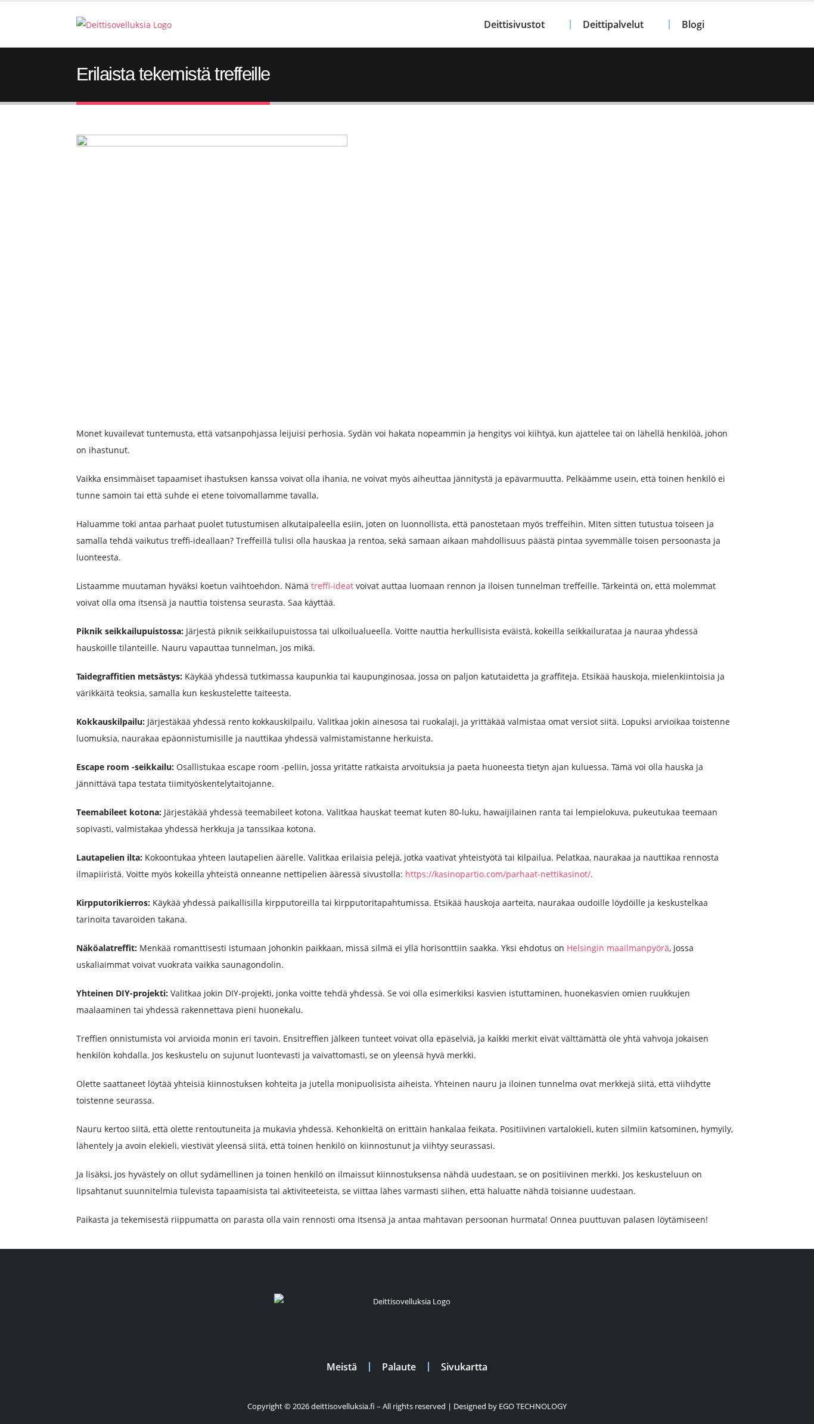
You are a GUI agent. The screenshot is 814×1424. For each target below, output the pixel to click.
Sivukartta (464, 1366)
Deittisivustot (514, 24)
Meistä (342, 1366)
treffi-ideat (332, 585)
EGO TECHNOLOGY (533, 1406)
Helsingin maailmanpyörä (618, 948)
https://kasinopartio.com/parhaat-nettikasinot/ (498, 874)
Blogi (693, 24)
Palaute (399, 1366)
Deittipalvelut (613, 24)
